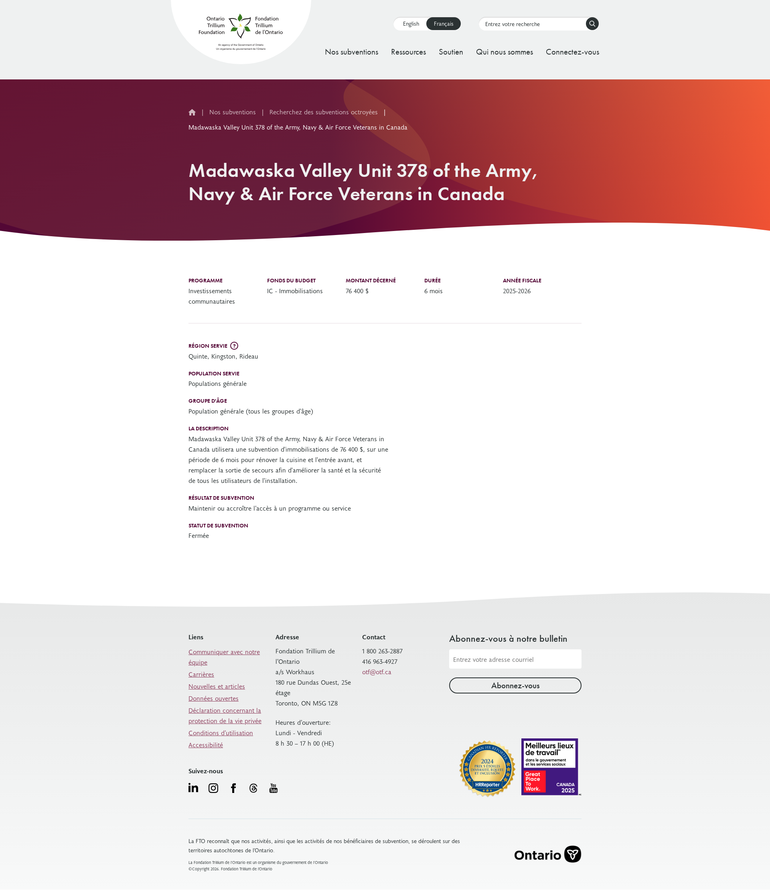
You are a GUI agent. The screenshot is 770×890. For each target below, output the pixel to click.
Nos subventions (351, 51)
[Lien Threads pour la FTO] (253, 788)
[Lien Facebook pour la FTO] (233, 788)
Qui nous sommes (504, 51)
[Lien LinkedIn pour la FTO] (193, 787)
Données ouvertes (213, 697)
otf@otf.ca (376, 671)
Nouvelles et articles (216, 685)
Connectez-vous (572, 51)
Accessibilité (205, 744)
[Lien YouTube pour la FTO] (273, 788)
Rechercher (592, 23)
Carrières (201, 673)
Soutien (451, 51)
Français (444, 23)
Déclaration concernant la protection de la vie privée (224, 715)
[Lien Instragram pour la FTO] (213, 788)
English (411, 23)
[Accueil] (241, 33)
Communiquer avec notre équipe (224, 656)
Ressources (408, 51)
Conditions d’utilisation (220, 732)
